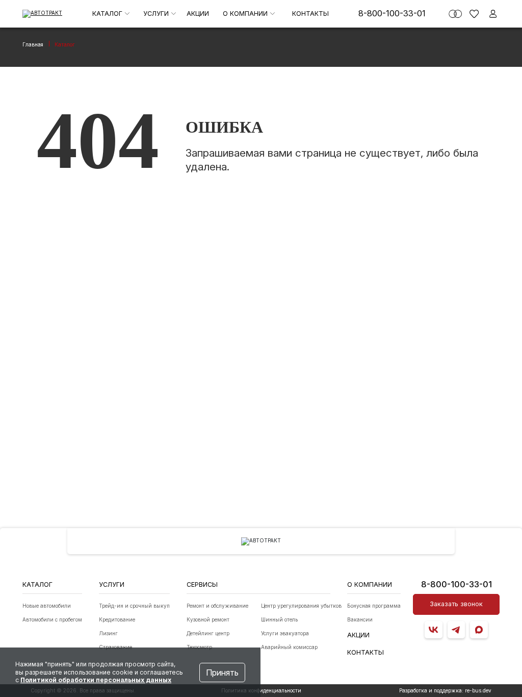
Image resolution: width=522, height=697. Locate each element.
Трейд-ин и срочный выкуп (134, 606)
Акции (198, 13)
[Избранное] (474, 13)
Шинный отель (279, 619)
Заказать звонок (456, 604)
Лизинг (108, 633)
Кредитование (117, 619)
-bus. (478, 690)
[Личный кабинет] (493, 13)
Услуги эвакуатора (285, 633)
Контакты (310, 13)
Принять (222, 672)
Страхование (115, 647)
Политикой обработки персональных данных (95, 680)
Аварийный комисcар (289, 647)
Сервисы (202, 584)
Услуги (157, 13)
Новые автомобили (46, 606)
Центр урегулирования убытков (301, 606)
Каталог (108, 13)
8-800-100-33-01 (392, 13)
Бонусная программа (374, 606)
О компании (246, 13)
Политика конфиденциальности (261, 690)
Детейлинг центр (208, 633)
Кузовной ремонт (208, 619)
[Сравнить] (455, 13)
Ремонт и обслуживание (217, 606)
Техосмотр (199, 647)
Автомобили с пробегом (52, 619)
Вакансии (360, 619)
